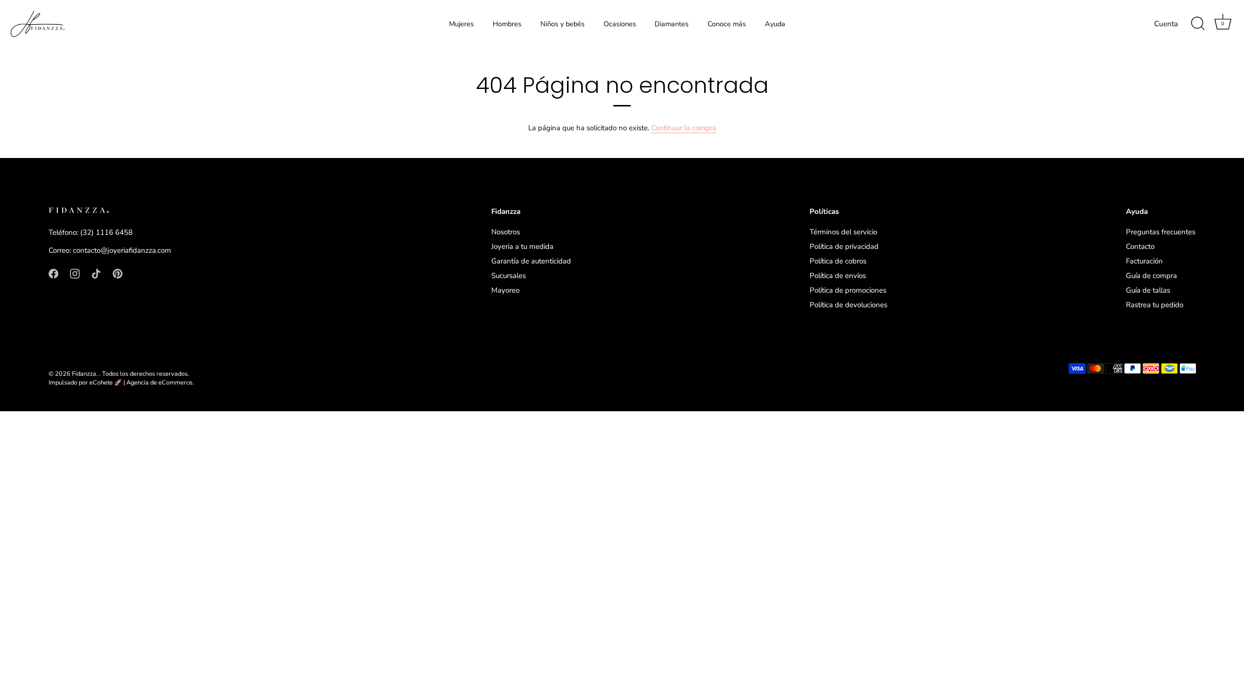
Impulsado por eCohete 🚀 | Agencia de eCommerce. (121, 382)
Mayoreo (505, 290)
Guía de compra (1151, 275)
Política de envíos (838, 275)
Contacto (1140, 246)
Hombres (507, 24)
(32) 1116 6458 (106, 232)
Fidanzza (84, 373)
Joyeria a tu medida (522, 246)
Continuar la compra (683, 128)
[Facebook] (53, 273)
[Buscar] (1198, 24)
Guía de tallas (1148, 290)
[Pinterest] (117, 273)
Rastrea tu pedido (1154, 305)
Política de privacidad (844, 246)
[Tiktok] (96, 273)
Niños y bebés (562, 24)
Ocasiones (620, 24)
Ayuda (775, 24)
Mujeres (461, 24)
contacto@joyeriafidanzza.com (122, 250)
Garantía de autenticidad (531, 261)
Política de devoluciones (848, 305)
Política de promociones (848, 290)
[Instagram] (75, 273)
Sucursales (508, 275)
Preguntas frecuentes (1160, 232)
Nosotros (505, 232)
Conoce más (727, 24)
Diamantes (672, 24)
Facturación (1144, 261)
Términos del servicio (843, 232)
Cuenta (1166, 24)
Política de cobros (838, 261)
